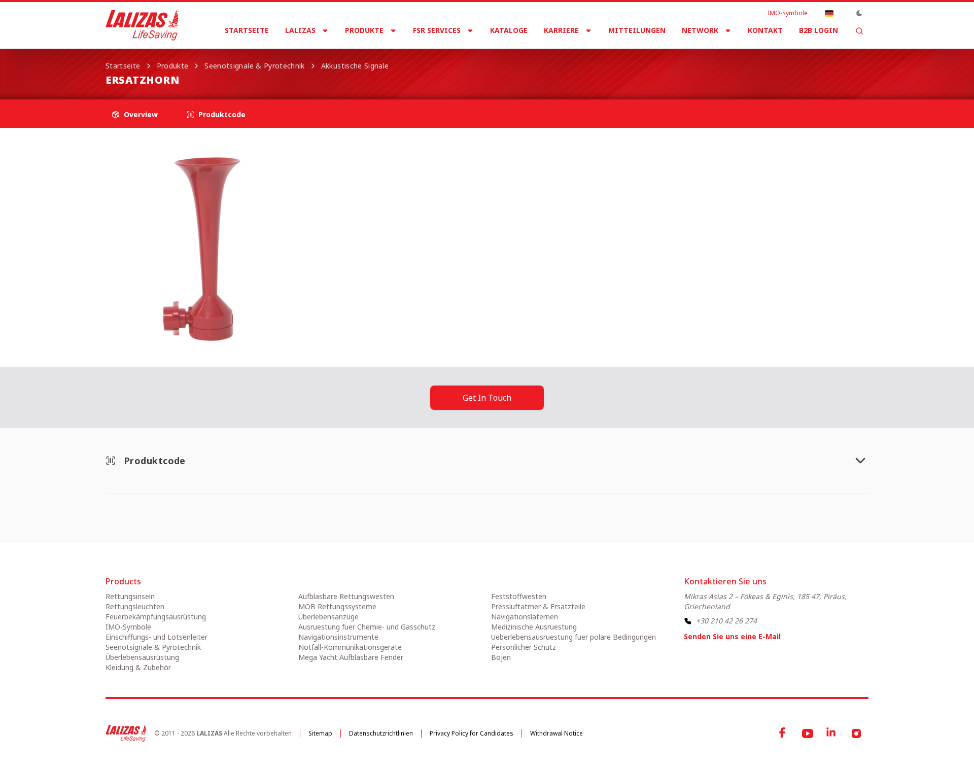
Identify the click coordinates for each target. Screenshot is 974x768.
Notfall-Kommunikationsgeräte (350, 647)
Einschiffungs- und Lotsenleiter (156, 637)
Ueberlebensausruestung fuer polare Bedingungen (573, 637)
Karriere (561, 30)
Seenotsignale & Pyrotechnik (254, 66)
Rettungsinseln (130, 596)
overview (141, 114)
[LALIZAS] (142, 25)
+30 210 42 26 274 (726, 620)
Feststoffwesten (518, 596)
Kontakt (765, 30)
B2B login (818, 30)
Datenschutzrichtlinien (381, 733)
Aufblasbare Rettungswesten (346, 596)
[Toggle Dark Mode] (859, 13)
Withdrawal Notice (556, 733)
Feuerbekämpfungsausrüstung (156, 616)
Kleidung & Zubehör (138, 667)
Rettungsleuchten (135, 606)
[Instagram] (856, 733)
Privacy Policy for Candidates (471, 733)
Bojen (501, 657)
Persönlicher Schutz (523, 647)
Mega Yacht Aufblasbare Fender (350, 657)
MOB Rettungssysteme (337, 606)
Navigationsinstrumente (338, 637)
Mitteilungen (637, 30)
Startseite (247, 30)
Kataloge (509, 30)
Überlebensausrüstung (142, 657)
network (700, 30)
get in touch (487, 397)
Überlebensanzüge (328, 616)
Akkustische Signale (355, 66)
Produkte (364, 30)
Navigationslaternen (524, 616)
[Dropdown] (829, 13)
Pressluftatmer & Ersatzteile (538, 606)
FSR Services (437, 30)
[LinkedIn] (832, 733)
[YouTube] (807, 733)
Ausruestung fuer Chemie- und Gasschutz (366, 627)
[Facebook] (783, 733)
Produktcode (222, 114)
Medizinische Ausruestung (534, 627)
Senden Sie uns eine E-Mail (732, 636)
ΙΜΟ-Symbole (788, 13)
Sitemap (320, 733)
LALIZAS (300, 30)
